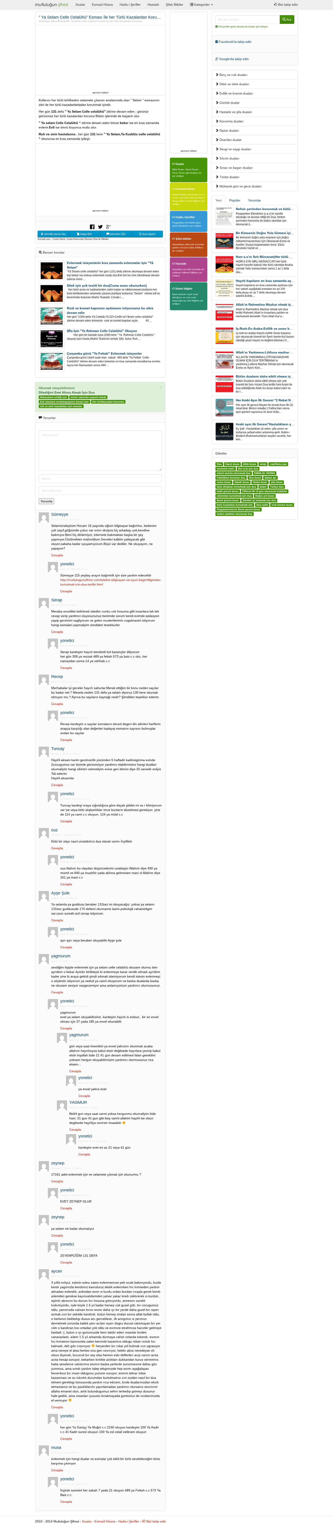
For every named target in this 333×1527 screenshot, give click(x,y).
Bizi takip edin (287, 4)
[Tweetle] (100, 226)
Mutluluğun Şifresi (48, 21)
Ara (288, 19)
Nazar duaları (229, 130)
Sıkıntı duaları (229, 158)
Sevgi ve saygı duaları (235, 149)
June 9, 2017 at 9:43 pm (64, 898)
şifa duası (276, 482)
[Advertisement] (100, 58)
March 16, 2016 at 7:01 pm (92, 1083)
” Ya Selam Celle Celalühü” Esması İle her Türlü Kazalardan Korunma (106, 21)
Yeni (218, 200)
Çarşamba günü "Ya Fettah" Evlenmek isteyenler (104, 353)
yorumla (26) (117, 234)
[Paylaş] (92, 226)
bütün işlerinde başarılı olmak (88, 397)
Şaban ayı (270, 477)
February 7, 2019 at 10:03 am (76, 862)
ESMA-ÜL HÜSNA (264, 473)
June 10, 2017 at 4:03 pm (74, 934)
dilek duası (249, 464)
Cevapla (57, 555)
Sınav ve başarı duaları (236, 167)
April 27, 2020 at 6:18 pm (73, 717)
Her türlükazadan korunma (108, 401)
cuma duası (224, 482)
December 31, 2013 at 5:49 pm (76, 1249)
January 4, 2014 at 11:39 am (66, 1168)
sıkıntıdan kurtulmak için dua (234, 495)
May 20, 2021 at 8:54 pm (64, 605)
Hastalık (153, 4)
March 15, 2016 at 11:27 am (66, 961)
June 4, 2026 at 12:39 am (65, 519)
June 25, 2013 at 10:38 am (65, 1276)
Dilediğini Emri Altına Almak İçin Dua (67, 392)
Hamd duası (260, 482)
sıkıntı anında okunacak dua (233, 473)
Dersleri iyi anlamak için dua (259, 500)
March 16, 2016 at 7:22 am (83, 1107)
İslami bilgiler (184, 288)
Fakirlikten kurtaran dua (231, 477)
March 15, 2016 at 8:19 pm (74, 1006)
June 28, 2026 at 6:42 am (74, 569)
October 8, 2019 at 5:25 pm (74, 799)
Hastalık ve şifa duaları (235, 112)
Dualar (80, 4)
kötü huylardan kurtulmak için (235, 504)
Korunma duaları (231, 121)
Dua (219, 464)
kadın (263, 486)
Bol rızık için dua (248, 468)
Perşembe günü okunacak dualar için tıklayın (243, 26)
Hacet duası (232, 464)
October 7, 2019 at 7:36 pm (65, 754)
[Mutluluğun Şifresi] (52, 4)
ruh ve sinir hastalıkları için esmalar (61, 406)
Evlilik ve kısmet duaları (236, 93)
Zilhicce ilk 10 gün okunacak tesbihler (264, 491)
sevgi (263, 464)
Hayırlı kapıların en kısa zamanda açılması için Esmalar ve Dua (283, 281)
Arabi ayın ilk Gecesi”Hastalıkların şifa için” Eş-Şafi (275, 424)
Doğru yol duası (264, 495)
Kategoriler (202, 4)
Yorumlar (254, 200)
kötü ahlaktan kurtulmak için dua (236, 486)
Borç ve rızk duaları (233, 75)
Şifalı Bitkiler (174, 4)
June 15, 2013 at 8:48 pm (65, 1452)
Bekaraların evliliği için (53, 397)
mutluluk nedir (225, 468)
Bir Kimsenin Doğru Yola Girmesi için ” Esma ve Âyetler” (279, 233)
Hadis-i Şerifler (130, 4)
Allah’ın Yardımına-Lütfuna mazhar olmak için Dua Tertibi (279, 352)
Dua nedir (262, 504)
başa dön (86, 234)
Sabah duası (241, 482)
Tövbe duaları (229, 177)
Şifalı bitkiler (183, 238)
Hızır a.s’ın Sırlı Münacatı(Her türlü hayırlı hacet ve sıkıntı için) (283, 257)
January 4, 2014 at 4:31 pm (74, 1195)
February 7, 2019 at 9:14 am (66, 835)
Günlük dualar (229, 102)
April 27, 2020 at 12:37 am (65, 681)
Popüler (234, 200)
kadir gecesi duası (227, 491)
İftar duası (255, 477)
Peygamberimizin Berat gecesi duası (238, 509)
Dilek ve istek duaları (234, 84)
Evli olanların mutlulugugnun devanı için (64, 401)
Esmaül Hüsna (102, 4)
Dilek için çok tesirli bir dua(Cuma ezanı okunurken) (107, 285)
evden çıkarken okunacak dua (234, 514)
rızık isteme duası (282, 504)
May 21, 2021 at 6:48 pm (73, 645)
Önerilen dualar (230, 140)
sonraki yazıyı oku (54, 234)
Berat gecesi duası (228, 500)
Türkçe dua (276, 486)
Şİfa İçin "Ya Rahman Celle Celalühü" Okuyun (102, 331)
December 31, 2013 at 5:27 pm (67, 1222)
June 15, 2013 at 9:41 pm (74, 1484)
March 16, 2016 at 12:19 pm (84, 1040)
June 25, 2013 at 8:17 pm (74, 1421)
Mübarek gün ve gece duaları (240, 186)
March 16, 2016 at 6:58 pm (92, 1141)
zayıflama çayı (278, 464)
